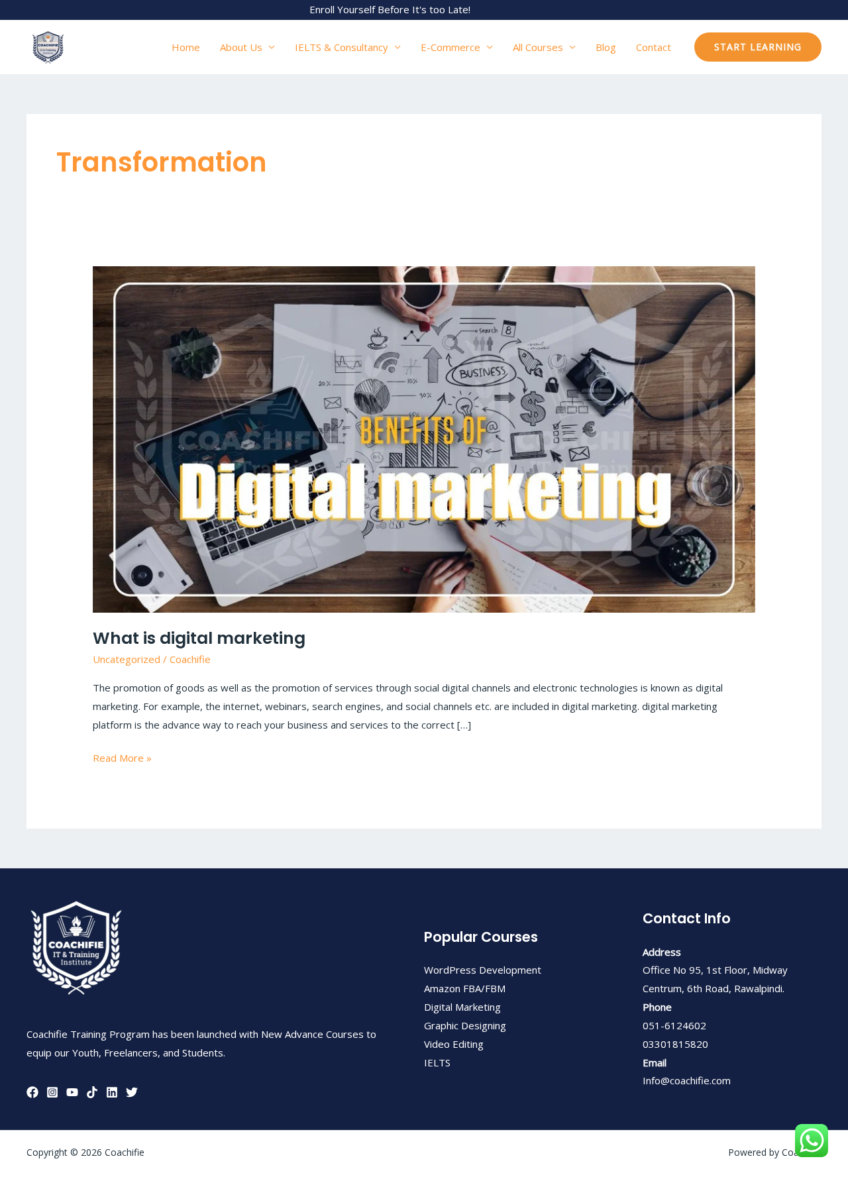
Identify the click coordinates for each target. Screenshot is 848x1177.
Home (186, 47)
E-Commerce (450, 47)
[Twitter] (132, 1092)
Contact (653, 47)
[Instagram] (52, 1092)
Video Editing (454, 1043)
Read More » (122, 756)
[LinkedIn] (112, 1092)
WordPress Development (482, 969)
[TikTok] (92, 1092)
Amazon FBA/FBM (464, 988)
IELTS (437, 1062)
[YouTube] (72, 1092)
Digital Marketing (462, 1006)
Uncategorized (126, 659)
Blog (606, 47)
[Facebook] (32, 1092)
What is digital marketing (199, 638)
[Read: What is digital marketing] (424, 437)
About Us (241, 47)
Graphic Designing (465, 1025)
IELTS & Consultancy (341, 47)
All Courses (538, 47)
